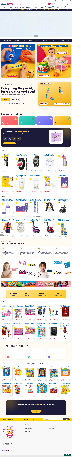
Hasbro (38, 40)
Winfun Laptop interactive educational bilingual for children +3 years (53, 367)
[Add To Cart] (41, 171)
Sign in (64, 0)
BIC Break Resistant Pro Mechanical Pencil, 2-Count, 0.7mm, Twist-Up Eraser (8, 154)
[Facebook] (2, 450)
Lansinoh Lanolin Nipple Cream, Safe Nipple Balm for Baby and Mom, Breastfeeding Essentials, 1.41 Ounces (21, 200)
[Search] (49, 4)
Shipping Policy (27, 426)
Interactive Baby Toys (31, 363)
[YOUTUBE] (6, 450)
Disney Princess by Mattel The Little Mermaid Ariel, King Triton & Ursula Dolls (53, 306)
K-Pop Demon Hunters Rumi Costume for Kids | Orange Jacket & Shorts (8, 220)
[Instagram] (8, 450)
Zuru (52, 40)
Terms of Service (27, 431)
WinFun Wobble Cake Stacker (29, 383)
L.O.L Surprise (61, 40)
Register (67, 0)
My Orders (50, 431)
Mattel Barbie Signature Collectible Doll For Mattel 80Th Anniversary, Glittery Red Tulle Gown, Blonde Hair (65, 306)
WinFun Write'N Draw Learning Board (65, 366)
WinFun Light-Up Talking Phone (6, 366)
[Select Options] (41, 192)
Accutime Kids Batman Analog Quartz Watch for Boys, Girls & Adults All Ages (36, 154)
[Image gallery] (9, 269)
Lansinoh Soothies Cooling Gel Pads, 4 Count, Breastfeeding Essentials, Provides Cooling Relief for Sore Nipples (63, 175)
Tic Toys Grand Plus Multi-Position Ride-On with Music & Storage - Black (64, 200)
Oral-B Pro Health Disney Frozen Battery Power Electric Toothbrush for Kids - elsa (35, 200)
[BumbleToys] (7, 4)
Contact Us (27, 432)
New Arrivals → (5, 99)
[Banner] (18, 61)
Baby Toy (39, 363)
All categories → (68, 114)
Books (43, 363)
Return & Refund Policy (28, 428)
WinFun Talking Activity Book (41, 383)
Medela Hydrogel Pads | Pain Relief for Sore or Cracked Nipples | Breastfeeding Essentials (8, 174)
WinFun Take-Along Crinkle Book (17, 366)
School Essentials (15, 99)
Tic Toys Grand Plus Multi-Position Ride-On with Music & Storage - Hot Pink (35, 220)
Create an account (51, 428)
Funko (7, 40)
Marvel (45, 40)
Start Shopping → (36, 411)
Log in (49, 426)
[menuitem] (4, 7)
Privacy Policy (27, 429)
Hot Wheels (22, 40)
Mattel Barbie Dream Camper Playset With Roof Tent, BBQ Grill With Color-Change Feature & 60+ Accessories (30, 306)
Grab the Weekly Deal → (9, 143)
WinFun (70, 40)
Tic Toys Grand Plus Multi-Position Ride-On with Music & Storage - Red (49, 220)
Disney (30, 40)
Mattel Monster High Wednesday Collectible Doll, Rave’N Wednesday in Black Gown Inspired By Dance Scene (53, 324)
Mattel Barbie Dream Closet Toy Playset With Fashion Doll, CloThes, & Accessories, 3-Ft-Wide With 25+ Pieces (18, 324)
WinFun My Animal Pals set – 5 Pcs (6, 383)
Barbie (14, 40)
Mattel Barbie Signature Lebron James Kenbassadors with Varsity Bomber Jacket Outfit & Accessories (41, 306)
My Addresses (50, 429)
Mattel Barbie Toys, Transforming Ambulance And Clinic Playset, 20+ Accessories (30, 324)
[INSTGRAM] (4, 450)
